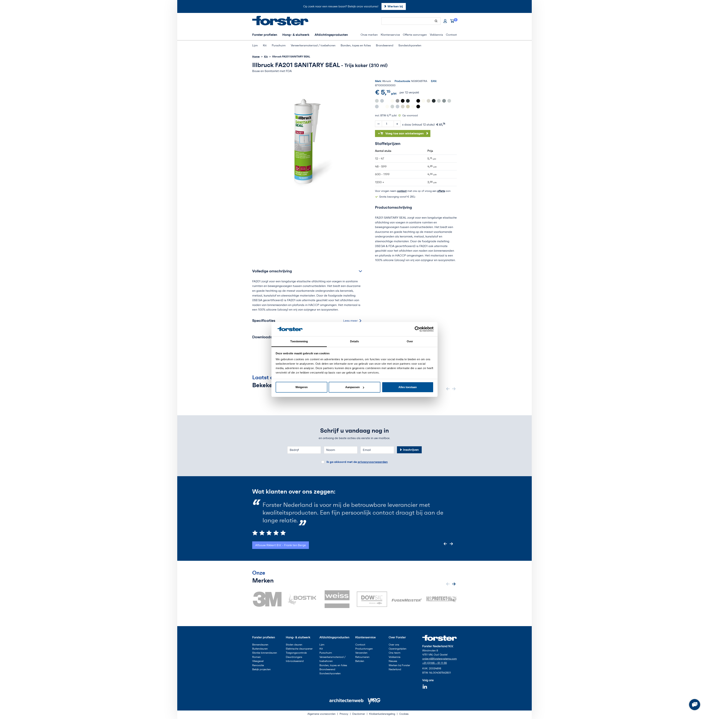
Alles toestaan (407, 387)
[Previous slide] (448, 389)
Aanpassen (352, 387)
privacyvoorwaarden (373, 462)
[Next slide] (454, 389)
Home (256, 56)
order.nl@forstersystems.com (439, 658)
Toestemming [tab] (299, 341)
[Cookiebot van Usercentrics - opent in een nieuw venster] (417, 329)
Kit (266, 56)
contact (402, 191)
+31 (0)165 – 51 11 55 (434, 663)
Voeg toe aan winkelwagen (401, 133)
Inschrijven (411, 449)
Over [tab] (410, 341)
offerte (441, 191)
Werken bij (395, 6)
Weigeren (301, 387)
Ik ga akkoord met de (357, 462)
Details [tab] (354, 341)
